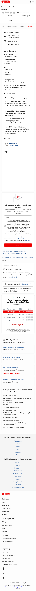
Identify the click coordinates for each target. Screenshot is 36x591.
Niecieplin (18, 476)
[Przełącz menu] (33, 2)
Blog (3, 528)
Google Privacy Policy (11, 587)
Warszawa (18, 441)
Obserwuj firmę (18, 245)
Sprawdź (25, 284)
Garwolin (18, 462)
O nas (4, 502)
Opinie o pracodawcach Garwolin (23, 257)
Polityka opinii (6, 558)
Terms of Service (26, 587)
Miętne (18, 479)
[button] (24, 12)
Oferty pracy (6, 522)
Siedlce (18, 449)
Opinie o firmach (7, 525)
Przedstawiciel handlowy (12, 357)
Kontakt (4, 514)
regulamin (27, 240)
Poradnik (4, 531)
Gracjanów (18, 471)
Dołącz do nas (6, 508)
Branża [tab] (22, 26)
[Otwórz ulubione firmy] (30, 2)
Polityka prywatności (8, 561)
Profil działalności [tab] (12, 26)
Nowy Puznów (18, 482)
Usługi (4, 545)
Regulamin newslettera (8, 555)
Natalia (18, 465)
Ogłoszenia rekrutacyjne (9, 538)
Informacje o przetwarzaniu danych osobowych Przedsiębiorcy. (14, 252)
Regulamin (5, 552)
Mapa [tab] (30, 26)
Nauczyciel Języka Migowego (13, 347)
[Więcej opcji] (33, 8)
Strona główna (6, 257)
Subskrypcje (6, 511)
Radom (18, 446)
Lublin (18, 444)
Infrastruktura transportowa (13, 269)
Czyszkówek (18, 468)
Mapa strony (5, 505)
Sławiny (18, 484)
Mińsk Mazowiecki (18, 455)
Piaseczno (18, 452)
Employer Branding (7, 541)
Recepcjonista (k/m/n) (10, 367)
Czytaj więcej (20, 238)
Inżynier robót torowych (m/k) (13, 379)
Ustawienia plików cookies (9, 564)
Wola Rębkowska (18, 487)
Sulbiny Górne (18, 473)
